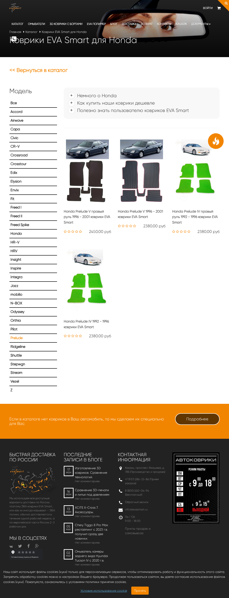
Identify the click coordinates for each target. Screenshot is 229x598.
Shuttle (16, 355)
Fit (12, 199)
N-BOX (16, 303)
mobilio (16, 294)
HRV (14, 251)
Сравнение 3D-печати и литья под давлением (92, 492)
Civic (14, 138)
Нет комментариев (87, 481)
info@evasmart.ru (136, 509)
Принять (140, 590)
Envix (15, 190)
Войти (208, 8)
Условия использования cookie (104, 590)
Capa (15, 129)
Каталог (17, 24)
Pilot (14, 329)
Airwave (17, 120)
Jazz (14, 286)
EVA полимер (96, 24)
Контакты (164, 24)
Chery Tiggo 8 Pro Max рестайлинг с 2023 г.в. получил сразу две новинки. (91, 531)
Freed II (16, 216)
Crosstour (18, 164)
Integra (16, 277)
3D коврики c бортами (66, 24)
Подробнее (197, 419)
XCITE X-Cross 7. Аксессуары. (86, 510)
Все (14, 103)
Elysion (16, 181)
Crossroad (19, 155)
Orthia (16, 320)
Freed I (16, 207)
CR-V (15, 146)
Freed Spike (20, 225)
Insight (16, 259)
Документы (199, 24)
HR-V (15, 242)
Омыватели (36, 24)
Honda (16, 233)
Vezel (15, 381)
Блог (113, 24)
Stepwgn (18, 364)
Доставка (129, 24)
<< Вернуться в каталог (38, 70)
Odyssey (17, 312)
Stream (16, 372)
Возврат (147, 24)
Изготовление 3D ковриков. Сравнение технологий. (91, 472)
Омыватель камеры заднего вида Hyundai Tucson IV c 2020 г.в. (91, 556)
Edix (14, 172)
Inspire (16, 268)
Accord (16, 112)
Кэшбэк (181, 24)
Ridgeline (18, 346)
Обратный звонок (136, 502)
